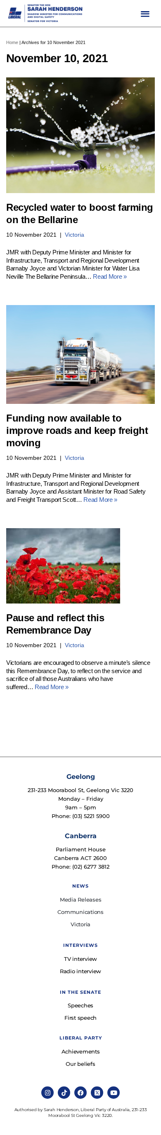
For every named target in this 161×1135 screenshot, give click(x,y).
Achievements (81, 1051)
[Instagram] (47, 1092)
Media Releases (81, 899)
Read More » (110, 276)
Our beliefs (80, 1063)
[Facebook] (80, 1092)
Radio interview (80, 971)
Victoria (74, 235)
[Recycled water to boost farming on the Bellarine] (80, 135)
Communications (80, 912)
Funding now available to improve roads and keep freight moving (77, 430)
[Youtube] (113, 1092)
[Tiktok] (64, 1092)
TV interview (80, 959)
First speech (80, 1017)
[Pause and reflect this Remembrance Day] (80, 566)
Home (12, 42)
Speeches (80, 1005)
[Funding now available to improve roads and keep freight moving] (80, 354)
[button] (145, 13)
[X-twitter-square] (97, 1092)
